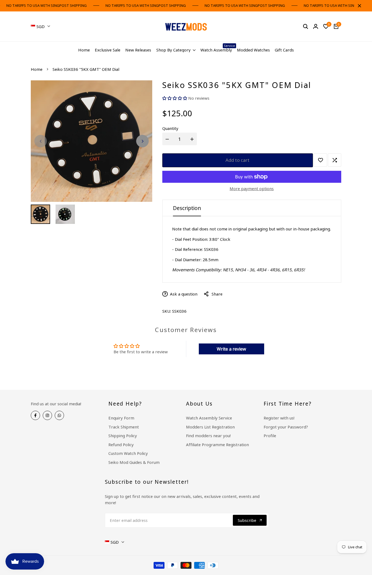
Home (36, 69)
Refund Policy (121, 444)
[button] (175, 98)
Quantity (170, 128)
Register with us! (279, 418)
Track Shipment (123, 427)
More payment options (252, 188)
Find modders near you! (208, 435)
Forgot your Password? (286, 427)
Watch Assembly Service (209, 418)
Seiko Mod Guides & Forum (134, 462)
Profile (270, 435)
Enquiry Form (121, 418)
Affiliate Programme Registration (217, 444)
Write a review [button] (231, 349)
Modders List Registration (210, 427)
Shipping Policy (122, 435)
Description (187, 208)
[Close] (358, 5)
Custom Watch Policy (128, 453)
